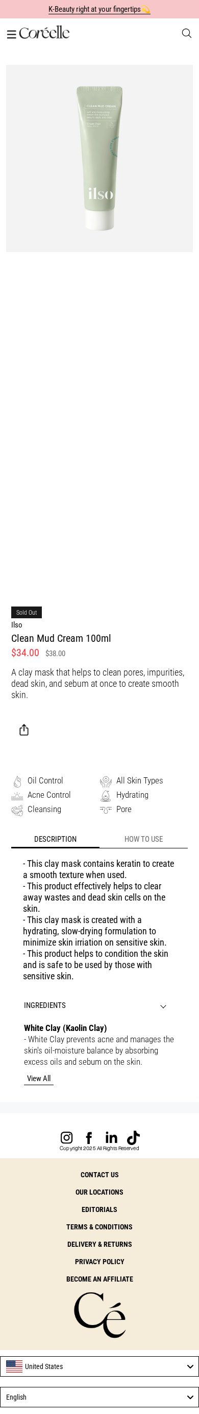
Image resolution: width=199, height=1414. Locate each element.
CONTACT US (100, 1175)
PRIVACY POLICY (100, 1262)
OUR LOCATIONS (99, 1192)
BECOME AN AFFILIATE (99, 1279)
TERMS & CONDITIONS (99, 1227)
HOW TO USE (144, 839)
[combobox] (99, 1366)
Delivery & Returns (99, 1244)
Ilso (16, 625)
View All (39, 1078)
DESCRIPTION (55, 839)
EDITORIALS (99, 1209)
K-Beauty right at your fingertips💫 (99, 9)
